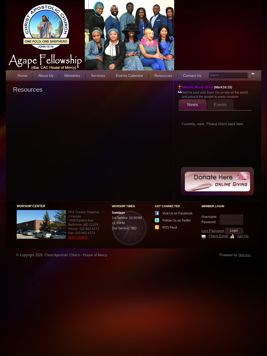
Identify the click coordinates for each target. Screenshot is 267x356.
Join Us (242, 236)
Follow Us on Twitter (176, 220)
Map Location (78, 237)
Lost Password (213, 231)
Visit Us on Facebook (177, 213)
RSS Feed (169, 227)
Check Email (218, 236)
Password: (209, 222)
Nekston (244, 255)
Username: (209, 217)
